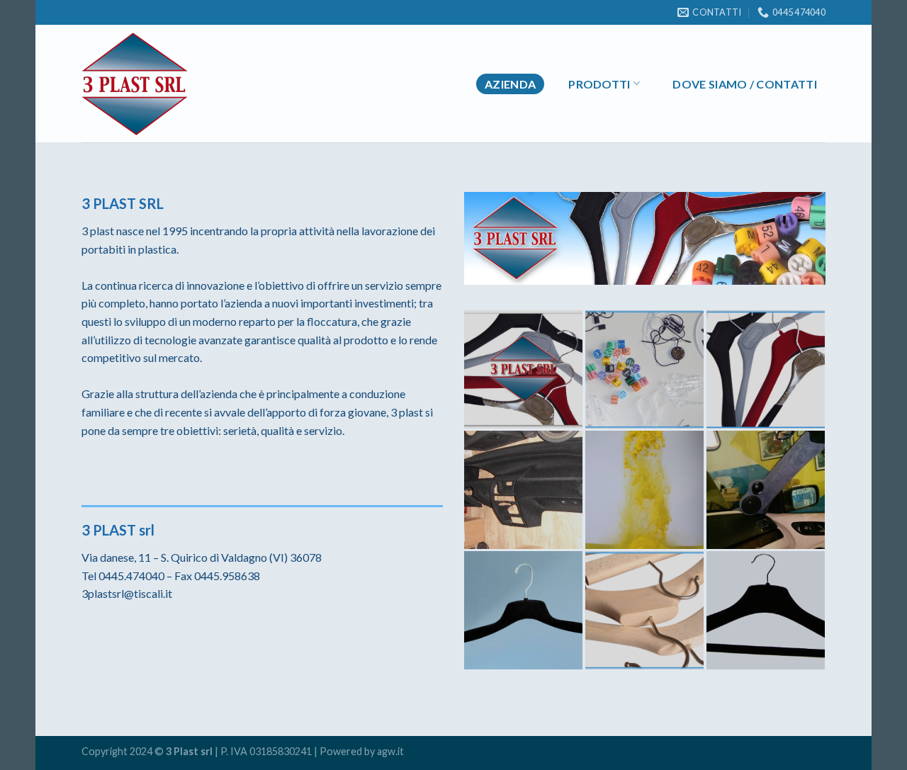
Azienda (510, 84)
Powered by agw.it (362, 751)
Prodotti (599, 84)
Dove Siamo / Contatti (744, 84)
